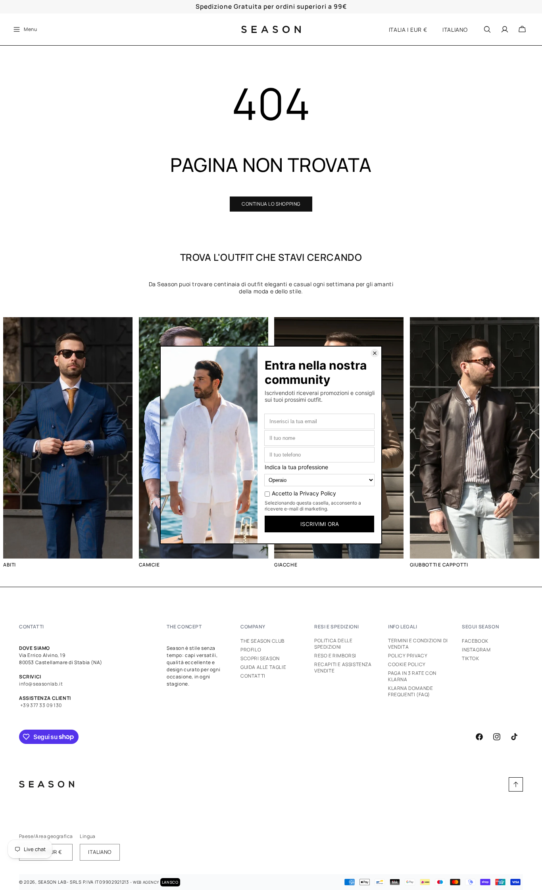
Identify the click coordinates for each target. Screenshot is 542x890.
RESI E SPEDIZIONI (336, 627)
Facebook (475, 641)
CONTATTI (31, 627)
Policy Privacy (407, 655)
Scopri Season (260, 658)
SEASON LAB (52, 882)
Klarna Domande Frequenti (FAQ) (410, 691)
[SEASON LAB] (271, 29)
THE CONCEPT (184, 627)
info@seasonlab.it (41, 683)
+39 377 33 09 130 (40, 705)
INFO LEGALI (402, 627)
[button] (25, 29)
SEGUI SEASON (480, 627)
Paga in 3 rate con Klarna (412, 676)
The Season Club (262, 641)
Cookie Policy (407, 664)
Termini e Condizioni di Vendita (418, 644)
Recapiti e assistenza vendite (343, 667)
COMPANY (252, 627)
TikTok (470, 658)
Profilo (250, 649)
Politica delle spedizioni (333, 644)
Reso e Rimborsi (335, 655)
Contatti (252, 675)
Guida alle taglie (263, 667)
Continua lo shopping (271, 203)
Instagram (476, 649)
